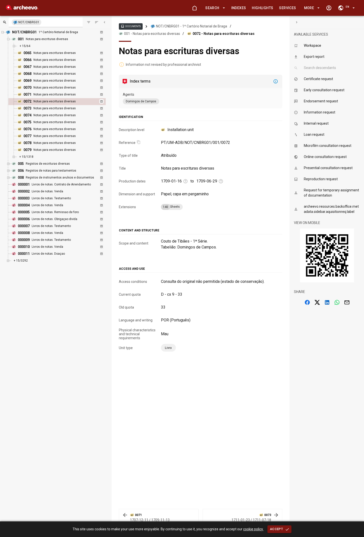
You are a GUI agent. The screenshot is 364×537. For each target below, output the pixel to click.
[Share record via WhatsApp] (337, 302)
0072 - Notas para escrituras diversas (224, 34)
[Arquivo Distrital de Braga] (22, 8)
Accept (276, 529)
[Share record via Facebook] (307, 302)
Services (287, 8)
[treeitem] (62, 101)
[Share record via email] (347, 302)
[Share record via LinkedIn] (327, 302)
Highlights (262, 8)
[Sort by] (89, 22)
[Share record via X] (317, 302)
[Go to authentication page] (329, 8)
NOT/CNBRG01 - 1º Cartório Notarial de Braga (191, 26)
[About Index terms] (275, 81)
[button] (214, 8)
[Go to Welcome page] (194, 8)
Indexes (238, 8)
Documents (131, 26)
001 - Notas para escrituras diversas (152, 34)
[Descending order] (97, 22)
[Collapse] (104, 22)
